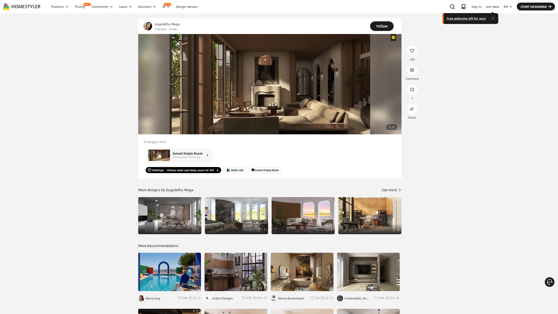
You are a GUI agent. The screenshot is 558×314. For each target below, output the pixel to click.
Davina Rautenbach (291, 298)
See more (390, 190)
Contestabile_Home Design (357, 298)
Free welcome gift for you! (466, 18)
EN (506, 6)
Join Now (492, 6)
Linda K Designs (222, 298)
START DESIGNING (533, 6)
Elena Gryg (153, 298)
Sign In (476, 6)
